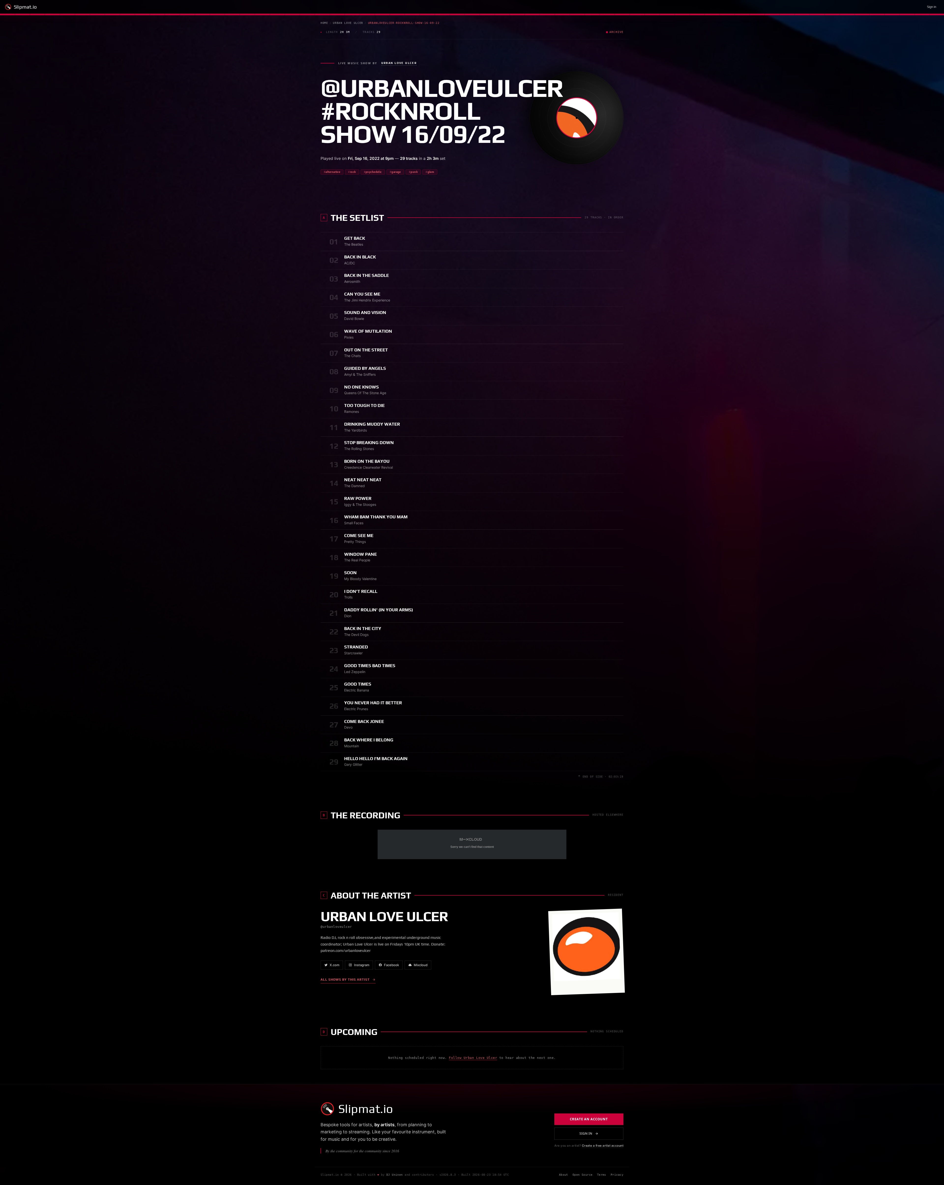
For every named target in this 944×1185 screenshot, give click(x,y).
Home (324, 23)
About (563, 1175)
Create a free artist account (602, 1145)
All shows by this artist (345, 979)
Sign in (931, 7)
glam (431, 171)
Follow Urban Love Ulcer (473, 1058)
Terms (601, 1175)
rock (353, 171)
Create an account (589, 1119)
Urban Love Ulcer (348, 23)
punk (414, 171)
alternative (332, 171)
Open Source (583, 1175)
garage (396, 171)
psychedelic (374, 171)
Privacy (617, 1175)
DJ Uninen (394, 1175)
